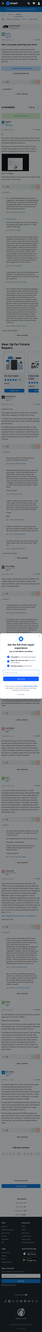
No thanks (21, 694)
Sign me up (21, 679)
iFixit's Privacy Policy (30, 686)
